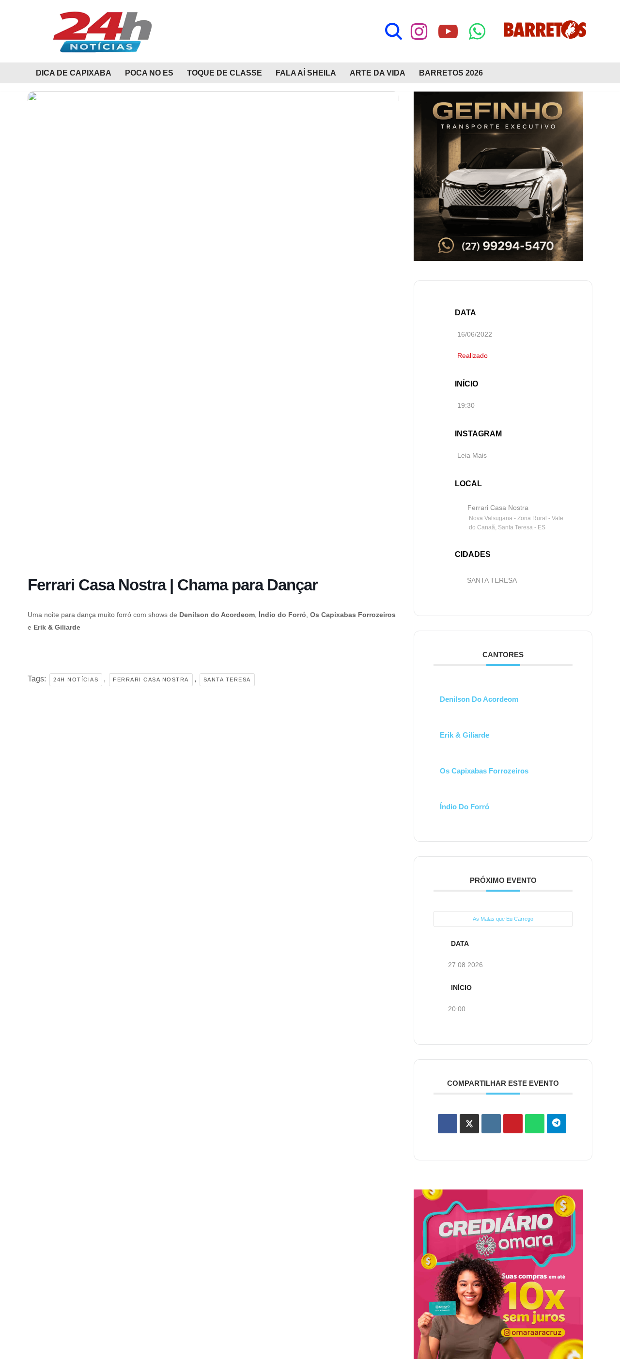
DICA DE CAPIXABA (73, 73)
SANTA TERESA (492, 580)
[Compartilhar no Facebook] (447, 1123)
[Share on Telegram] (556, 1123)
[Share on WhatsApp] (534, 1123)
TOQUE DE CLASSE (224, 73)
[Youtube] (448, 31)
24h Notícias (75, 679)
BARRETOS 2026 (451, 73)
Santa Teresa (227, 679)
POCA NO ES (149, 73)
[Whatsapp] (477, 31)
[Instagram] (419, 31)
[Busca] (393, 31)
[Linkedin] (491, 1123)
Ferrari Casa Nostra (151, 679)
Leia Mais (472, 455)
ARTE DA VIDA (377, 73)
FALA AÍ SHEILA (306, 73)
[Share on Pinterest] (513, 1123)
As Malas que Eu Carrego (503, 919)
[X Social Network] (469, 1123)
